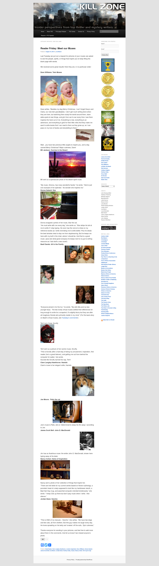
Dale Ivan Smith (105, 177)
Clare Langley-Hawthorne (59, 549)
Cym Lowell (104, 245)
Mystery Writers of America (108, 274)
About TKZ (50, 31)
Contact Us (81, 31)
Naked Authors (105, 276)
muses (73, 550)
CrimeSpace (104, 240)
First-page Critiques (61, 31)
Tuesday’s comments (69, 317)
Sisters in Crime (105, 293)
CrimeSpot (104, 242)
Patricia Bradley (105, 159)
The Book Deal (105, 294)
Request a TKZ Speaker (47, 35)
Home (42, 31)
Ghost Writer (104, 255)
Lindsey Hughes (105, 170)
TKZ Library (72, 31)
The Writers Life (105, 306)
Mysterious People (106, 272)
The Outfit (103, 300)
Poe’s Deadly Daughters (107, 283)
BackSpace (104, 238)
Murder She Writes (106, 270)
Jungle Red (104, 266)
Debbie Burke (104, 160)
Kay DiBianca (104, 164)
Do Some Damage (106, 247)
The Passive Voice (106, 302)
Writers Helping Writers (107, 313)
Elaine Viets (104, 179)
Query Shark (104, 285)
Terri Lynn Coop (87, 550)
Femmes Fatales (105, 249)
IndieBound (104, 262)
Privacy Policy (91, 31)
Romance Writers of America (108, 287)
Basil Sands (48, 549)
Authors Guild (104, 236)
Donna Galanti (88, 549)
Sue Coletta (104, 162)
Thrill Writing (104, 310)
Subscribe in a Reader (109, 320)
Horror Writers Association (108, 260)
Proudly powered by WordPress (84, 559)
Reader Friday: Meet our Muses (57, 48)
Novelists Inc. (104, 281)
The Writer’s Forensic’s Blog (108, 308)
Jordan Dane (59, 550)
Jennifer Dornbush (106, 166)
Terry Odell (104, 174)
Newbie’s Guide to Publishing (108, 279)
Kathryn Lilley (67, 550)
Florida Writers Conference (108, 253)
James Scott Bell (44, 550)
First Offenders (105, 251)
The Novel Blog (105, 298)
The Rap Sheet (105, 304)
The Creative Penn (106, 296)
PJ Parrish (104, 176)
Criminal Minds (105, 243)
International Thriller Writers (108, 264)
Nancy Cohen (78, 550)
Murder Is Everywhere (107, 268)
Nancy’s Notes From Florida (108, 277)
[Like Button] (42, 539)
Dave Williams (80, 549)
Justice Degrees (105, 315)
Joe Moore (59, 51)
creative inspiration (71, 549)
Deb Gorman (104, 168)
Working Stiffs (105, 311)
